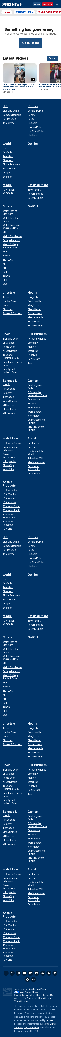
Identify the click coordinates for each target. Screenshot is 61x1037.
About (32, 438)
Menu (57, 4)
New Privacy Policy (37, 989)
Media (7, 185)
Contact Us (47, 995)
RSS (48, 973)
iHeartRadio (33, 979)
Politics (33, 106)
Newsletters (54, 973)
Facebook (6, 973)
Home (6, 12)
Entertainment (38, 185)
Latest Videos (15, 58)
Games (33, 380)
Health (32, 292)
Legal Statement (31, 1027)
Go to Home (30, 43)
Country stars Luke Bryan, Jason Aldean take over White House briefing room (18, 86)
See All (52, 58)
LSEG (36, 1031)
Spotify (27, 979)
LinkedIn (36, 973)
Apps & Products (9, 483)
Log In (37, 4)
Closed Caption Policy (24, 995)
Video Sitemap (21, 1001)
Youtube (24, 973)
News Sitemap (45, 998)
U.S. (5, 106)
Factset (49, 1020)
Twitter (12, 973)
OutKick (33, 206)
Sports (7, 206)
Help (38, 995)
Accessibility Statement (25, 998)
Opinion (33, 143)
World (7, 143)
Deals (6, 334)
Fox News (12, 4)
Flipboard (30, 973)
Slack (42, 973)
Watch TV (47, 4)
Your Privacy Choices (30, 992)
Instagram (18, 973)
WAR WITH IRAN (24, 12)
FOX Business (37, 334)
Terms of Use (20, 989)
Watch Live (10, 438)
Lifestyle (9, 292)
